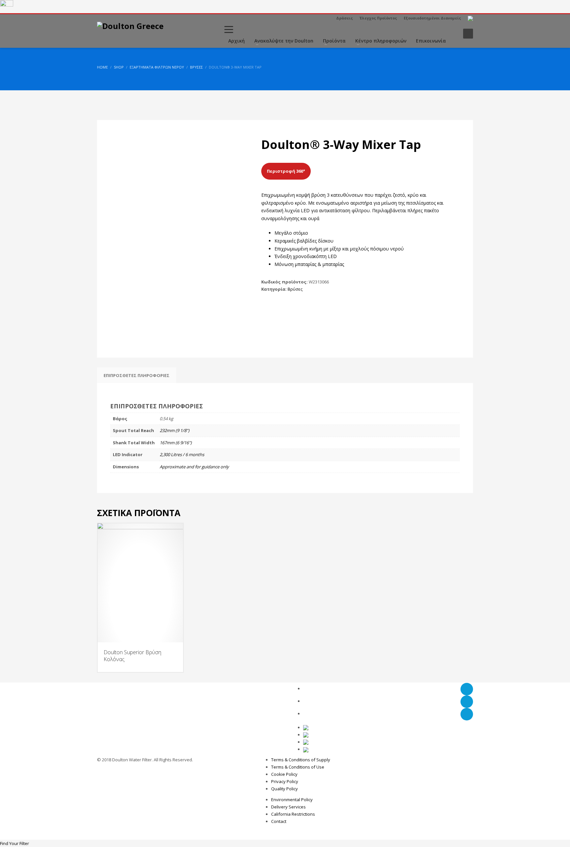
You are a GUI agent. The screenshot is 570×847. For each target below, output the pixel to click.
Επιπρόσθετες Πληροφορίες (137, 375)
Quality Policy (284, 789)
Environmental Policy (292, 800)
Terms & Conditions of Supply (300, 760)
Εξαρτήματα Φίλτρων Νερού (157, 67)
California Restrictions (293, 814)
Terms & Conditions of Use (297, 767)
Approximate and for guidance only (194, 467)
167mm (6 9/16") (176, 443)
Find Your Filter (14, 843)
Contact (278, 821)
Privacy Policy (284, 781)
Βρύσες (196, 67)
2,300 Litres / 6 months (182, 454)
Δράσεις (344, 17)
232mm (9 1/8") (174, 430)
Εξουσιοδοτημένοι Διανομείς (432, 17)
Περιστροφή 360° (286, 171)
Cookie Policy (284, 774)
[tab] (136, 375)
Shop (119, 67)
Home (102, 67)
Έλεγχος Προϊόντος (378, 17)
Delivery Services (288, 807)
